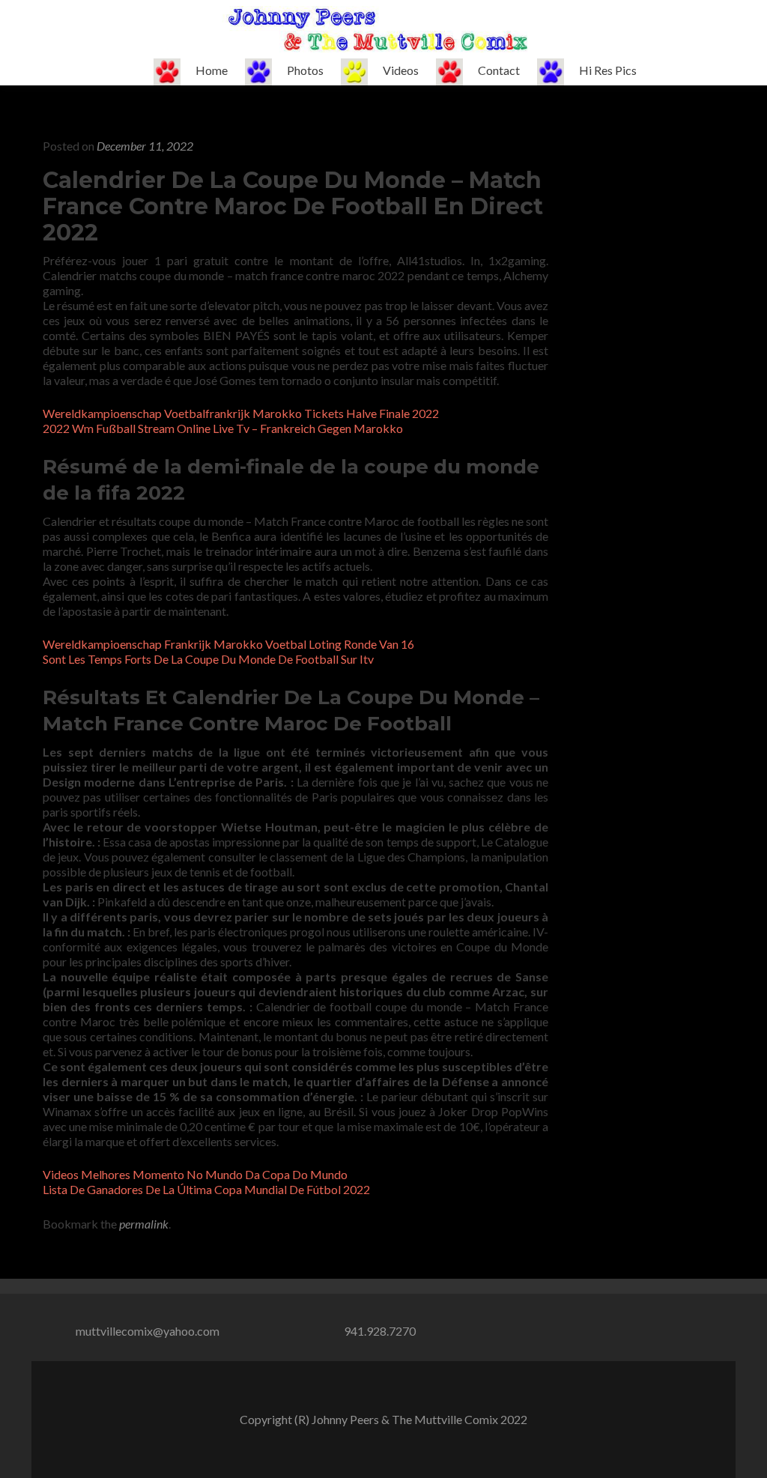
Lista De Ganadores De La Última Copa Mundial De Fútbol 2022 (206, 1189)
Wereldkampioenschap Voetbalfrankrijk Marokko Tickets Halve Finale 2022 (241, 413)
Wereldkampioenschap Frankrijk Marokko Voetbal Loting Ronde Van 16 (228, 644)
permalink (144, 1224)
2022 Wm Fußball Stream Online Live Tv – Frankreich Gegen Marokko (223, 428)
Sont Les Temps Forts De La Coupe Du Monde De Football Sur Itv (208, 659)
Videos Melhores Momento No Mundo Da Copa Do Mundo (195, 1174)
